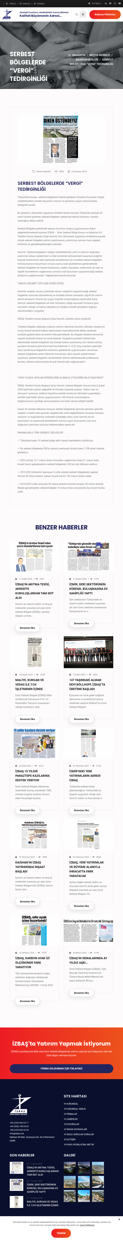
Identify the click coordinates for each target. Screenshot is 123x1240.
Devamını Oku (27, 628)
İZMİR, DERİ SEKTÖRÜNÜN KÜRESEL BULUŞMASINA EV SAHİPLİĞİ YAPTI (88, 588)
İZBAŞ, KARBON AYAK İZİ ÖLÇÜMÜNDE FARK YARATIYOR (32, 962)
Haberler (72, 1119)
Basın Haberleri (87, 59)
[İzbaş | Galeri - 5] (84, 1182)
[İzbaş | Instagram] (115, 3)
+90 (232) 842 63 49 (19, 1130)
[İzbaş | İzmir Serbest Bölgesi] (7, 14)
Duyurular (72, 1124)
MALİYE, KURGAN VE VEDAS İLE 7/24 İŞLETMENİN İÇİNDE (29, 684)
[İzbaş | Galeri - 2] (84, 1168)
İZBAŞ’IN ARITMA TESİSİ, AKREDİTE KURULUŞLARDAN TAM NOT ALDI (43, 1171)
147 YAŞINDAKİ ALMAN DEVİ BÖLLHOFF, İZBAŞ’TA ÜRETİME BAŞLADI (87, 684)
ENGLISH (26, 4)
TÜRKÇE (12, 4)
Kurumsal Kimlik (76, 1109)
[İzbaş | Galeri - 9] (98, 1196)
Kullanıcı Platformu (105, 14)
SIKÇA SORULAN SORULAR (80, 1134)
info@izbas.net (17, 1133)
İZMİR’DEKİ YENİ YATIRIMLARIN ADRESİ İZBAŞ (84, 775)
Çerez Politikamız (87, 1225)
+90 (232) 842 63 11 (19, 1123)
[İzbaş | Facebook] (110, 3)
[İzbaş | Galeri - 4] (70, 1182)
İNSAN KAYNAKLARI (76, 1129)
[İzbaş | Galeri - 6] (98, 1182)
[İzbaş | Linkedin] (106, 3)
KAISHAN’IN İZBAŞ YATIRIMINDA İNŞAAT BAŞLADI (30, 867)
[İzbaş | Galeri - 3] (98, 1168)
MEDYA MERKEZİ (99, 55)
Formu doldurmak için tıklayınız (61, 1068)
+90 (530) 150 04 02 (19, 1126)
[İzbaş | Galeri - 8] (84, 1196)
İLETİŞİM (70, 1139)
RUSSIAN (40, 4)
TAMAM (61, 1233)
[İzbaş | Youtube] (119, 3)
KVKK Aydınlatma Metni (80, 1144)
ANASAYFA (79, 55)
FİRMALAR (71, 1114)
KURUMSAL (72, 1104)
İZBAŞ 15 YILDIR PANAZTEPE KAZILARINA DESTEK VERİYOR (32, 775)
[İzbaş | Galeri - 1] (70, 1168)
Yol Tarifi (96, 3)
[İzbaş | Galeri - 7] (70, 1196)
